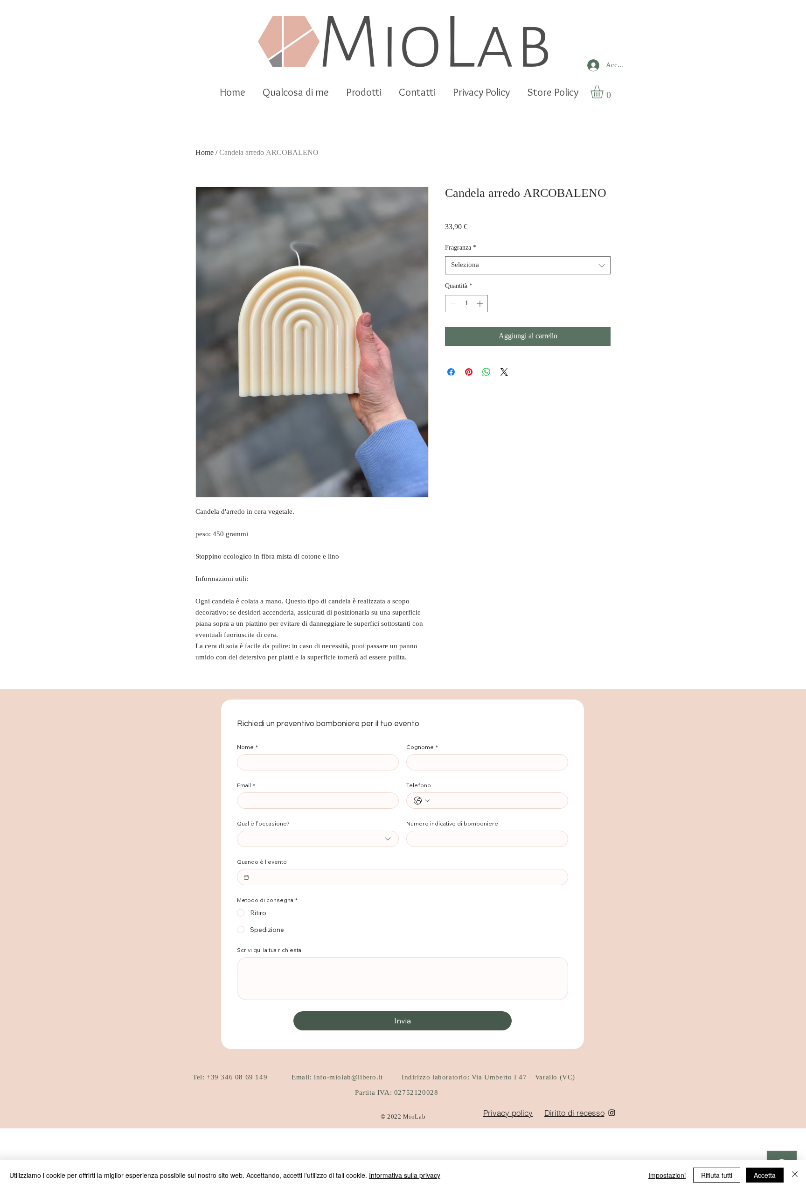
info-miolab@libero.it (348, 1078)
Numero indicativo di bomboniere (452, 823)
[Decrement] (452, 303)
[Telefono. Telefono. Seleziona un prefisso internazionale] (421, 800)
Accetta (765, 1175)
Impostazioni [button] (667, 1175)
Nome (247, 746)
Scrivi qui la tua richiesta (269, 949)
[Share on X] (504, 372)
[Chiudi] (794, 1175)
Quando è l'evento (262, 861)
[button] (604, 91)
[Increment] (480, 303)
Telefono (418, 785)
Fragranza (460, 248)
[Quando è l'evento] (246, 877)
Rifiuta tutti (716, 1175)
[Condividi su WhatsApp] (486, 372)
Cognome (422, 746)
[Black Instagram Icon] (611, 1112)
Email (246, 785)
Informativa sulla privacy (404, 1175)
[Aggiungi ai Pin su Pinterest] (468, 372)
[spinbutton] (466, 303)
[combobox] (528, 265)
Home (204, 153)
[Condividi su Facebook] (451, 372)
